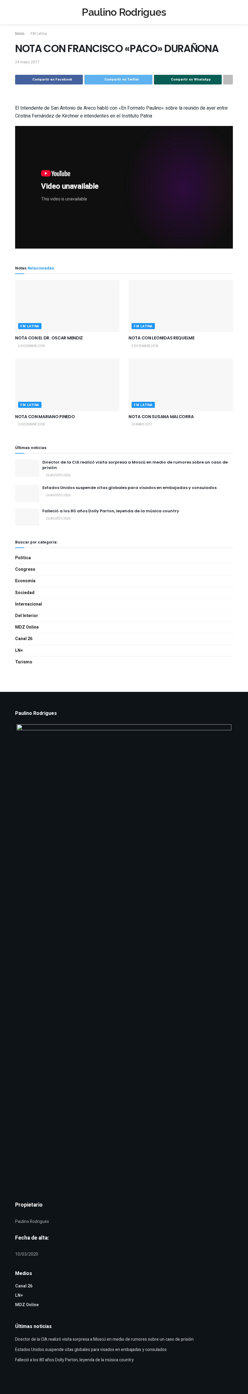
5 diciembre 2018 (31, 346)
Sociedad (24, 593)
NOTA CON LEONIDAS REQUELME (161, 338)
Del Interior (26, 616)
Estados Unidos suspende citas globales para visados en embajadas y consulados (129, 488)
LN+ (19, 650)
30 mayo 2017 (141, 424)
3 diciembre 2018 (31, 424)
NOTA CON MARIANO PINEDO (45, 417)
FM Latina (39, 33)
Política (23, 558)
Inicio (19, 33)
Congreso (25, 569)
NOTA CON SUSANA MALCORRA (161, 417)
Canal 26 (23, 639)
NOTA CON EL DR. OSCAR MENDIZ (49, 338)
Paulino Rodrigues (124, 12)
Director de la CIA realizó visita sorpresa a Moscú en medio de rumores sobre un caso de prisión (135, 465)
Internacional (28, 604)
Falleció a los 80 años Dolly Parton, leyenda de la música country (110, 511)
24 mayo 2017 (27, 62)
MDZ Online (27, 627)
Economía (25, 581)
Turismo (23, 662)
